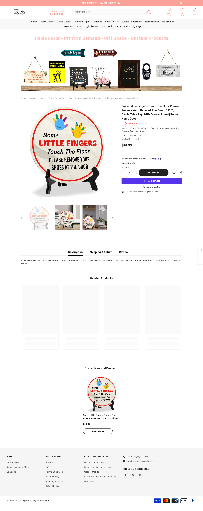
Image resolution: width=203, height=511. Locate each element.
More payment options (152, 187)
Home (23, 98)
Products (32, 98)
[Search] (112, 12)
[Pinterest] (140, 475)
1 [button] (100, 84)
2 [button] (103, 84)
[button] (39, 69)
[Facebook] (125, 475)
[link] (182, 12)
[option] (101, 69)
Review (123, 252)
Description (75, 252)
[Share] (179, 173)
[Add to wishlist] (174, 172)
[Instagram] (132, 475)
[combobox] (108, 12)
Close (181, 3)
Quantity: (126, 167)
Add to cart (153, 172)
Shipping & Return (101, 252)
